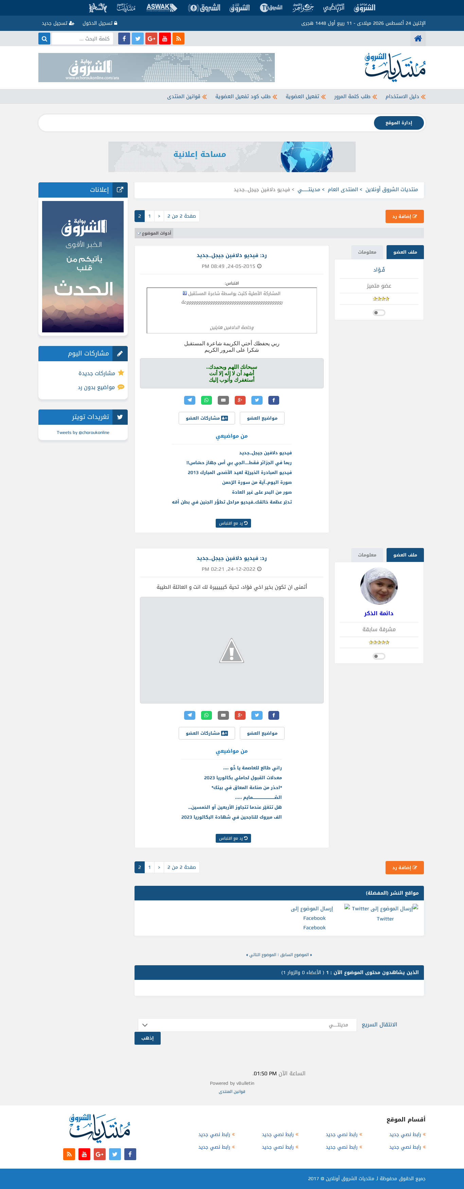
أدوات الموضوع (156, 233)
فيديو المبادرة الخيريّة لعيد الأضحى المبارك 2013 (240, 472)
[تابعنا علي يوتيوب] (165, 38)
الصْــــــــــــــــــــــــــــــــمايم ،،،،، (258, 797)
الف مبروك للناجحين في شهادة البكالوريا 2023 (231, 817)
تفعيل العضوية (302, 96)
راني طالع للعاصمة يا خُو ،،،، (252, 768)
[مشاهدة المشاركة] (185, 293)
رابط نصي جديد (405, 1134)
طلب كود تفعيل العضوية (243, 96)
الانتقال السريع (379, 1024)
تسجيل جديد (55, 23)
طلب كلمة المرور (352, 96)
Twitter (385, 918)
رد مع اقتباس (231, 523)
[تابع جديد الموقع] (178, 38)
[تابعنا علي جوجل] (151, 38)
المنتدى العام (343, 189)
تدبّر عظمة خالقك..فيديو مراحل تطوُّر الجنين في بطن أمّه (232, 502)
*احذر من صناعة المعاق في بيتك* (247, 787)
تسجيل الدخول (98, 23)
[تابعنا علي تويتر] (138, 38)
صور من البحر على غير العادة (262, 492)
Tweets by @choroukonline (83, 432)
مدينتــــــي (309, 189)
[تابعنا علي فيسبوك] (124, 38)
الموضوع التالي (262, 954)
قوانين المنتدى (183, 96)
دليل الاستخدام (402, 96)
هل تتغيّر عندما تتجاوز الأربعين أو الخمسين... (235, 807)
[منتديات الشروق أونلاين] (418, 38)
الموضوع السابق (294, 954)
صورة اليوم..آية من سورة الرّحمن (257, 482)
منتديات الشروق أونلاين (391, 189)
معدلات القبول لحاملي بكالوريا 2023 (243, 777)
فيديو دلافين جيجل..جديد (265, 453)
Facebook (314, 927)
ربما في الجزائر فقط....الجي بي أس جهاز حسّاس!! (239, 462)
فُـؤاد (379, 269)
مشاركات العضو (203, 418)
